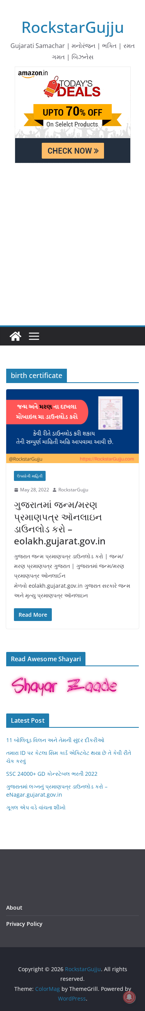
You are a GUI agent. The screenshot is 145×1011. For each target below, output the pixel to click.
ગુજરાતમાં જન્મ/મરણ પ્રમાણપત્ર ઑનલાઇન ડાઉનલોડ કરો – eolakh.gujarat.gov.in (60, 522)
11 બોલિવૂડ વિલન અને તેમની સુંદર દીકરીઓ (55, 740)
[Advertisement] (72, 249)
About (14, 907)
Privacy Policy (24, 923)
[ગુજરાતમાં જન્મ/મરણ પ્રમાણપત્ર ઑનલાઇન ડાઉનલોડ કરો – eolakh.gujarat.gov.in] (72, 426)
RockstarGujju (72, 27)
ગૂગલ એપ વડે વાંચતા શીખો (36, 807)
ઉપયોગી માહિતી (30, 476)
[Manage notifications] (129, 997)
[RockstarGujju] (15, 336)
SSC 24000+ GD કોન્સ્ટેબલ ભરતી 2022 (51, 773)
